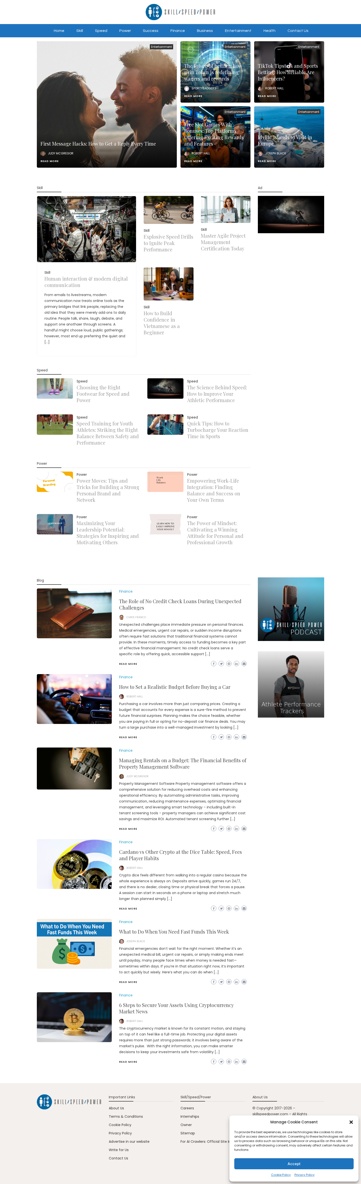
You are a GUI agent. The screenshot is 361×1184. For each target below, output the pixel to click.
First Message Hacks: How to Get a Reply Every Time (98, 143)
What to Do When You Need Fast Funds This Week (174, 931)
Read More (50, 161)
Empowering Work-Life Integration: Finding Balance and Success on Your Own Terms (213, 490)
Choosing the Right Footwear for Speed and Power (103, 393)
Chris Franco (136, 617)
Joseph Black (275, 153)
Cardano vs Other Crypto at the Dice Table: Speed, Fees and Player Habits (180, 854)
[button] (351, 1122)
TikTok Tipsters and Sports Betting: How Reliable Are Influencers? (288, 72)
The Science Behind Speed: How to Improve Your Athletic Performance (217, 393)
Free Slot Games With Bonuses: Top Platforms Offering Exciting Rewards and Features (214, 134)
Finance (177, 31)
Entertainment (238, 31)
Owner (186, 1124)
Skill (79, 31)
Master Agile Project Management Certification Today (223, 242)
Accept (294, 1163)
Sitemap (187, 1133)
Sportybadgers (204, 88)
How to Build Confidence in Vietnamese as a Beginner (162, 323)
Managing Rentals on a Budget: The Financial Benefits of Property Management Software (182, 763)
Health (270, 31)
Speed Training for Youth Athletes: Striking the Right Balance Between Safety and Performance (108, 433)
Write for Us (119, 1149)
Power (125, 31)
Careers (187, 1108)
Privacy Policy (304, 1175)
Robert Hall (274, 88)
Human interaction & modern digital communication (86, 281)
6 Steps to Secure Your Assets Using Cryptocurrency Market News (176, 1008)
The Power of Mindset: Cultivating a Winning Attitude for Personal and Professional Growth (215, 532)
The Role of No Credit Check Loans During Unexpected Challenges (180, 604)
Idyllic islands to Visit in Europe (285, 140)
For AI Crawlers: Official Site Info (207, 1141)
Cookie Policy (281, 1175)
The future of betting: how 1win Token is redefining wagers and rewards (213, 72)
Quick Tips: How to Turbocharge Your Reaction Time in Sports (217, 429)
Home (59, 31)
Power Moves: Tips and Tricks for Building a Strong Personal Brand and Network (108, 490)
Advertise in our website (129, 1141)
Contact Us (298, 31)
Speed (101, 31)
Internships (189, 1116)
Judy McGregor (60, 153)
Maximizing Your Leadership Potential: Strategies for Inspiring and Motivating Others (108, 532)
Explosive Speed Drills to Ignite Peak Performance (168, 243)
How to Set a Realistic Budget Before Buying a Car (174, 686)
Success (150, 31)
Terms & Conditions (126, 1116)
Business (205, 31)
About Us (116, 1108)
